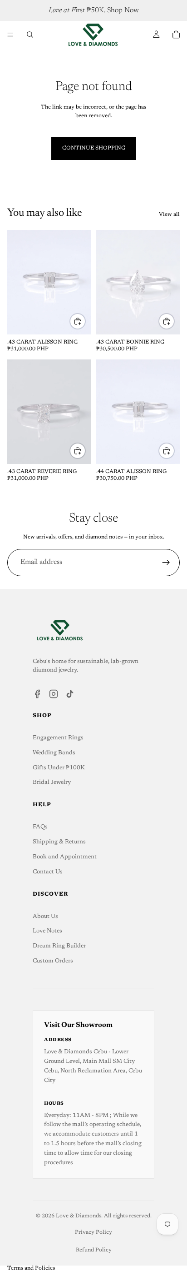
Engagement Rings (58, 738)
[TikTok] (69, 693)
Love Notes (47, 931)
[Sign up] (166, 562)
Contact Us (48, 872)
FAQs (40, 827)
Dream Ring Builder (59, 946)
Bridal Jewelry (52, 782)
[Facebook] (37, 693)
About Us (45, 916)
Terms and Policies (31, 1268)
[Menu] (10, 34)
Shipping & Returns (59, 842)
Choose (85, 321)
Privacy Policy (93, 1232)
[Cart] (176, 35)
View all (169, 214)
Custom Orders (53, 961)
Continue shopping (93, 148)
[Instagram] (53, 693)
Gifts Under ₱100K (59, 768)
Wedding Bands (54, 753)
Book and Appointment (65, 857)
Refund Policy (94, 1250)
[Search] (30, 35)
